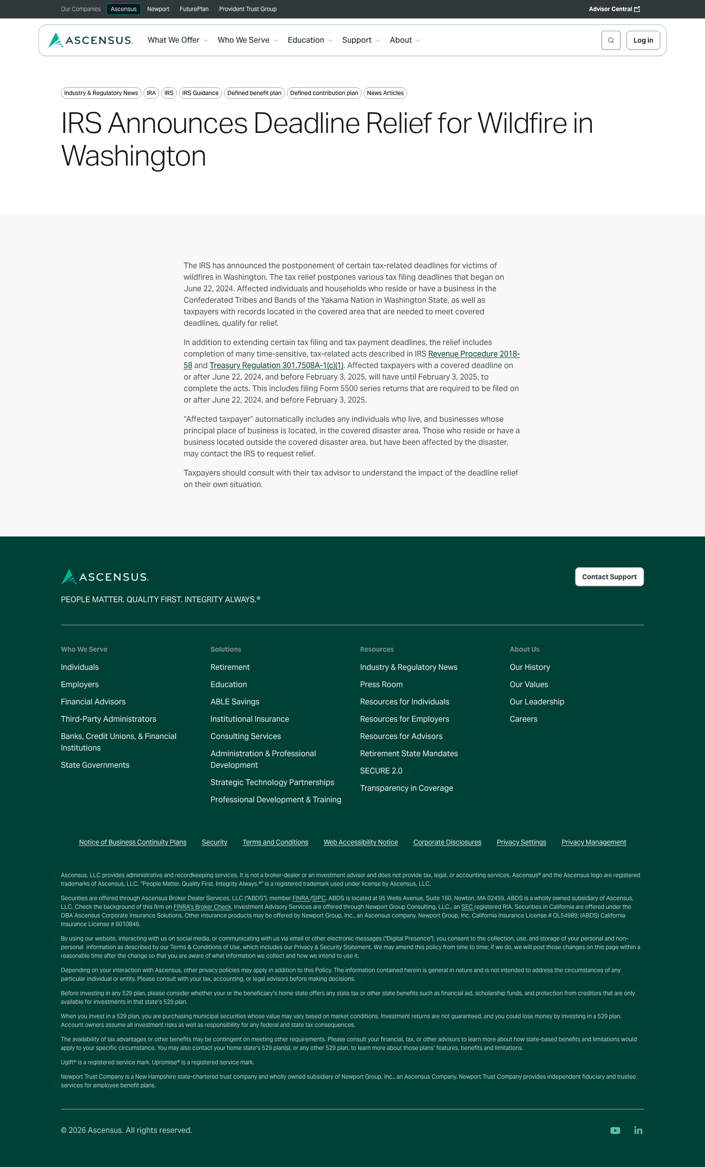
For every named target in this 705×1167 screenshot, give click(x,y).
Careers (524, 719)
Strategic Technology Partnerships (272, 782)
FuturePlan (194, 8)
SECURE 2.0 (381, 771)
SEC (467, 906)
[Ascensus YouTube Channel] (615, 1130)
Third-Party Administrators (108, 719)
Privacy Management (594, 842)
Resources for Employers (404, 719)
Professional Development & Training (276, 800)
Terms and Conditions (275, 842)
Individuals (80, 667)
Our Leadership (537, 702)
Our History (530, 667)
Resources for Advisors (401, 736)
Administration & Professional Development (263, 759)
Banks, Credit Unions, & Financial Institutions (118, 742)
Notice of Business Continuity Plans (133, 842)
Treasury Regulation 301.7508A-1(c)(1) (276, 365)
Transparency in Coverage (406, 788)
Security (214, 842)
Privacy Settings (521, 842)
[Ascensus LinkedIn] (638, 1130)
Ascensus (124, 8)
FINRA (301, 898)
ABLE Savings (235, 702)
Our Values (529, 684)
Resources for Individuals (404, 702)
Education (229, 684)
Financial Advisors (93, 702)
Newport (158, 8)
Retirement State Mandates (409, 754)
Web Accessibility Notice (361, 842)
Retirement (230, 667)
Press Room (381, 684)
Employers (80, 684)
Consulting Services (246, 736)
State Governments (95, 765)
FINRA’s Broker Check (202, 906)
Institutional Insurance (250, 719)
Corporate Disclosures (447, 842)
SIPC (319, 898)
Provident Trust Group (248, 8)
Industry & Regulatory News (409, 667)
